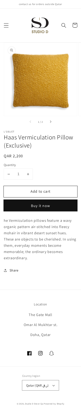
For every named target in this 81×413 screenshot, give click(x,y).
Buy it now (40, 205)
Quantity (10, 165)
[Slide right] (50, 122)
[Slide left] (30, 122)
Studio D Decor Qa (34, 403)
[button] (6, 25)
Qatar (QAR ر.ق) (37, 385)
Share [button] (14, 270)
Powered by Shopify (54, 403)
